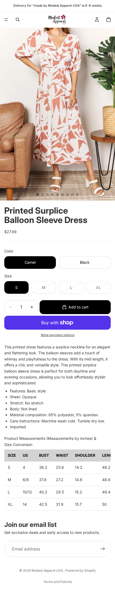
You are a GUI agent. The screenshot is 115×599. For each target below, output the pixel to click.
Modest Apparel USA (48, 570)
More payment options (57, 335)
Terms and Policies (57, 582)
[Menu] (6, 19)
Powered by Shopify (80, 570)
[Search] (18, 19)
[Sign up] (102, 549)
